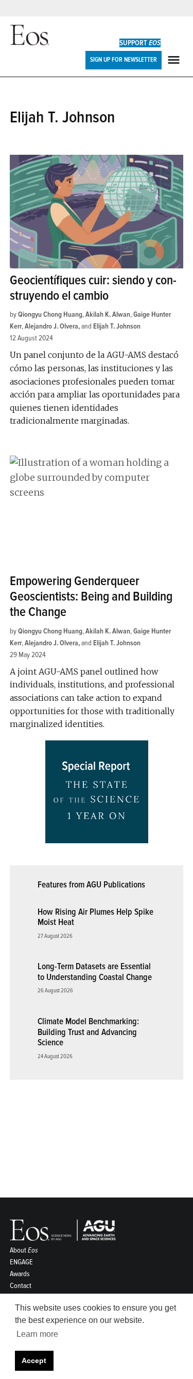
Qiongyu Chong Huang (50, 314)
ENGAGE (21, 1262)
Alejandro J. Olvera (51, 326)
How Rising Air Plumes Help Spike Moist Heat (95, 917)
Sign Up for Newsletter (123, 60)
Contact (20, 1285)
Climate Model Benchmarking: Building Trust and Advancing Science (88, 1032)
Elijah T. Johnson (117, 326)
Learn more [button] (37, 1334)
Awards (20, 1273)
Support (140, 43)
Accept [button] (34, 1360)
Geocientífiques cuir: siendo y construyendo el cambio (93, 288)
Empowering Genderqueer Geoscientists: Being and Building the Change (91, 596)
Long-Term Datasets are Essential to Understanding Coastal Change (95, 972)
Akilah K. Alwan (107, 314)
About (24, 1250)
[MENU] (175, 59)
